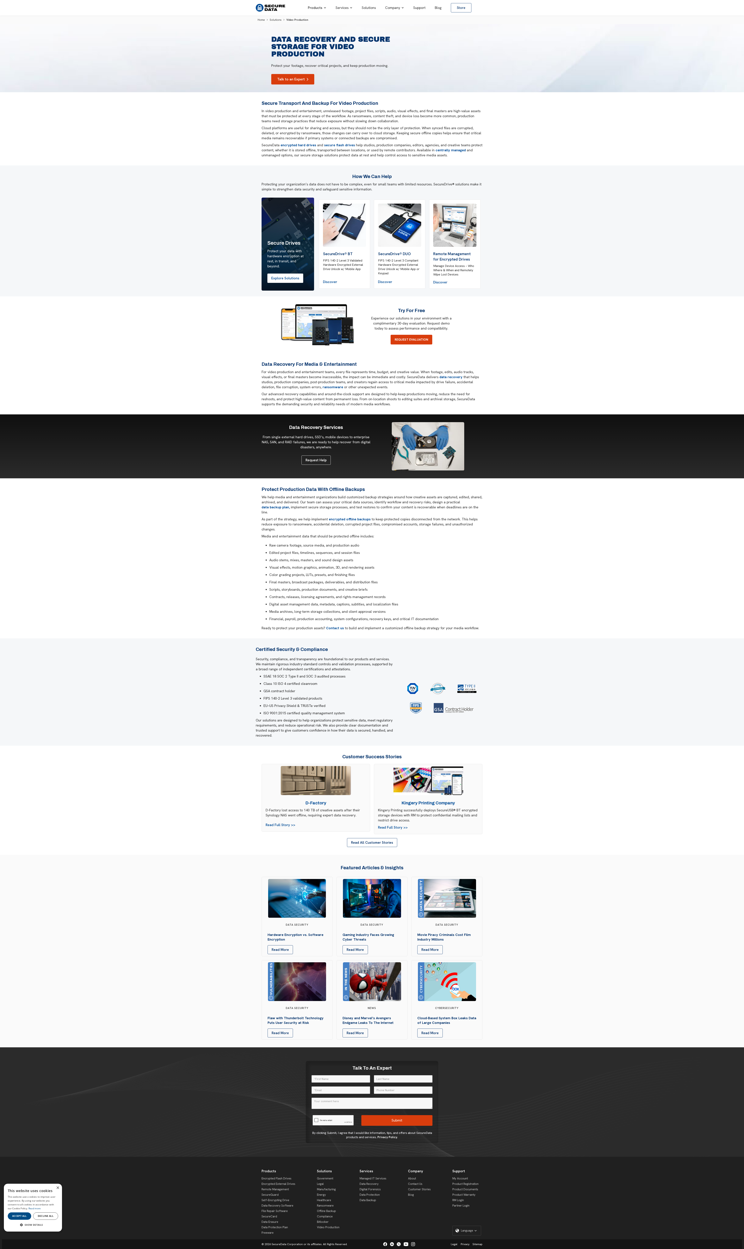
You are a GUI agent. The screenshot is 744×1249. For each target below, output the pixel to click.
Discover (330, 282)
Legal (320, 1184)
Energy (321, 1195)
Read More (280, 949)
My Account (460, 1178)
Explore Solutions (285, 278)
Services (366, 1171)
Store (461, 7)
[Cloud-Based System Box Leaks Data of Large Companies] (447, 981)
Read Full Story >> (280, 825)
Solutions (276, 20)
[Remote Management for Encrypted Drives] (454, 225)
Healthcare (324, 1200)
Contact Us (415, 1184)
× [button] (57, 1187)
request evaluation (411, 339)
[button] (317, 7)
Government (325, 1178)
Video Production (328, 1227)
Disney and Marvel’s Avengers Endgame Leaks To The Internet (368, 1020)
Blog (411, 1195)
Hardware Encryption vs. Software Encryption (295, 937)
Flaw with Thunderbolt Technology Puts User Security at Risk (296, 1020)
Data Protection (370, 1195)
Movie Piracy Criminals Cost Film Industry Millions (444, 937)
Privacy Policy (387, 1137)
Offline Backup (326, 1211)
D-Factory (315, 803)
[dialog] (33, 1208)
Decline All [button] (45, 1216)
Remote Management (275, 1189)
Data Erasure (270, 1222)
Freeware (268, 1233)
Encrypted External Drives (278, 1184)
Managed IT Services (373, 1178)
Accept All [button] (19, 1216)
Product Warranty (463, 1195)
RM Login (458, 1200)
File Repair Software (275, 1211)
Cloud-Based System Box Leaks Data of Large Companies (446, 1020)
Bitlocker (323, 1222)
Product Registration (465, 1184)
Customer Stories (419, 1189)
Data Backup (368, 1200)
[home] (270, 8)
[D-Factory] (316, 780)
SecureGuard (270, 1195)
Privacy (465, 1244)
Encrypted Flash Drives (276, 1178)
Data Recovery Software (277, 1206)
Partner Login (460, 1206)
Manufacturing (326, 1189)
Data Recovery (369, 1184)
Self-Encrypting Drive (275, 1200)
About (412, 1178)
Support (458, 1171)
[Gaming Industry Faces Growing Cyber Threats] (372, 898)
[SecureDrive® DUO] (399, 225)
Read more (34, 1208)
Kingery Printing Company (428, 803)
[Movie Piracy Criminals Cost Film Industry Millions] (447, 898)
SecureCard (269, 1216)
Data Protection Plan (275, 1227)
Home (261, 20)
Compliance (325, 1216)
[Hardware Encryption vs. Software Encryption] (297, 898)
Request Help (316, 460)
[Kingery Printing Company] (428, 780)
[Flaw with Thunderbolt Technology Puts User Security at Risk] (297, 981)
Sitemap (477, 1244)
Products (269, 1171)
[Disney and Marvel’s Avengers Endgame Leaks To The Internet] (372, 981)
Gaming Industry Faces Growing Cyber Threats (368, 937)
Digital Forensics (370, 1189)
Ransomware (325, 1206)
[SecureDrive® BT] (344, 225)
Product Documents (465, 1189)
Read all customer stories (372, 842)
